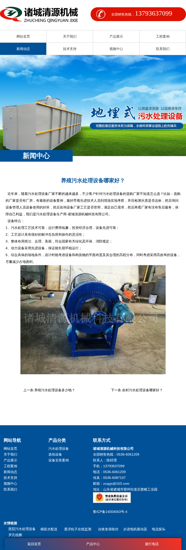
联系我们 (163, 49)
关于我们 (70, 36)
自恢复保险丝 (108, 529)
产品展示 (116, 36)
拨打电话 (152, 544)
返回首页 (34, 544)
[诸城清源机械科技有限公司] (39, 15)
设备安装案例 (58, 460)
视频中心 (116, 49)
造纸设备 (55, 454)
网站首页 (23, 36)
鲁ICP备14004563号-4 (111, 512)
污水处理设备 (58, 448)
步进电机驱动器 (135, 529)
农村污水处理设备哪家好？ (142, 390)
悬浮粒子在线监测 (78, 529)
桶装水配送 (49, 529)
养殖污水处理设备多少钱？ (54, 390)
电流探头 (158, 529)
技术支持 (70, 49)
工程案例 (163, 36)
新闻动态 (23, 49)
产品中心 (93, 544)
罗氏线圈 (15, 535)
